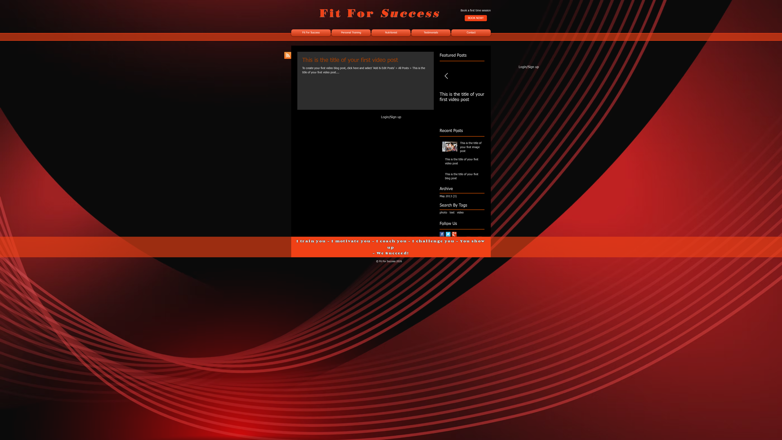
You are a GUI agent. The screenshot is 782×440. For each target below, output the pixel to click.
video (460, 212)
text (452, 212)
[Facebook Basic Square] (442, 234)
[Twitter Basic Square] (448, 234)
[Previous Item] (446, 76)
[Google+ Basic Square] (454, 234)
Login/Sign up (391, 117)
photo (443, 212)
